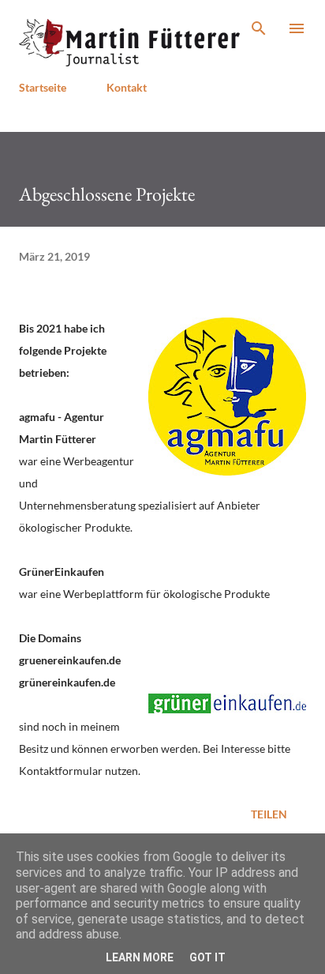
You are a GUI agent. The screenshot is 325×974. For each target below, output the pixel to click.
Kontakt (126, 87)
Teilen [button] (269, 814)
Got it (207, 957)
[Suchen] (258, 28)
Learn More (140, 957)
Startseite (42, 87)
